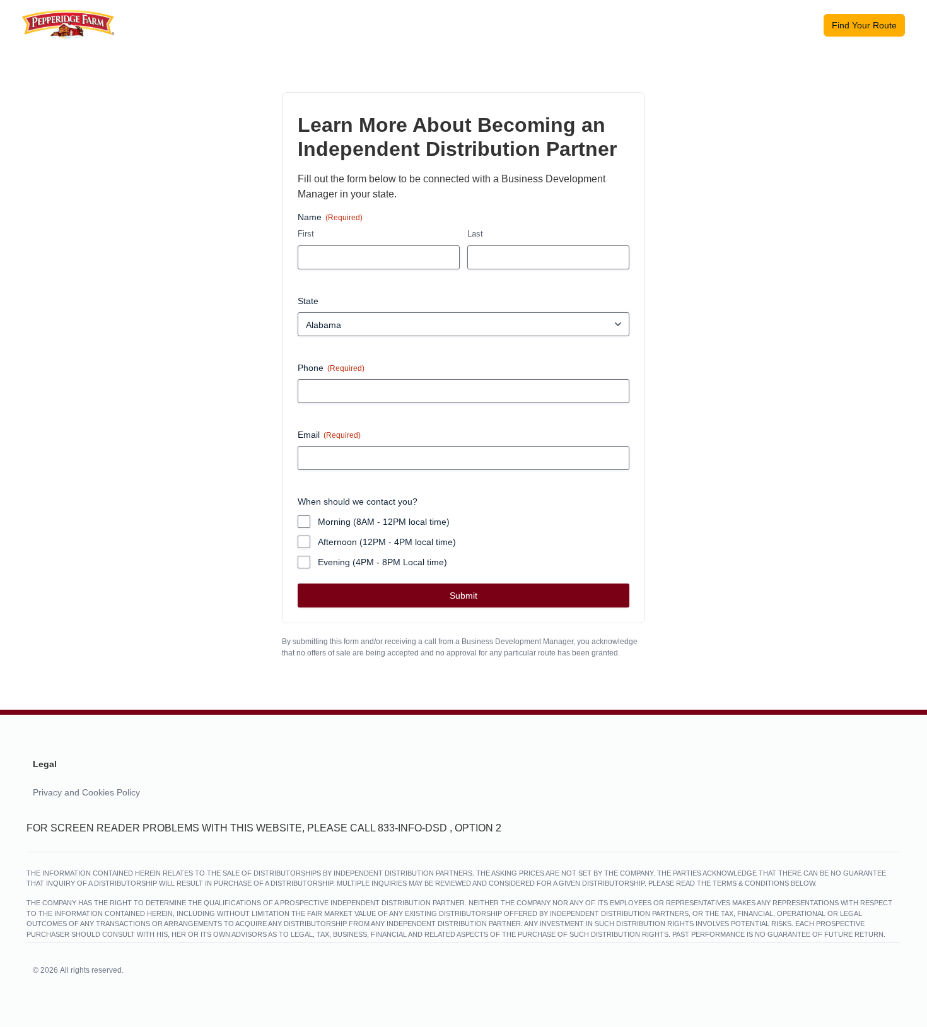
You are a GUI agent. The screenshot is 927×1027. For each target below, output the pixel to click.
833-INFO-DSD (412, 828)
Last (475, 233)
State (308, 301)
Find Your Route (864, 25)
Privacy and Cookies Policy (86, 792)
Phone (331, 368)
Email (329, 435)
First (306, 233)
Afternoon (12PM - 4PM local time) (387, 542)
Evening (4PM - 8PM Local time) (382, 562)
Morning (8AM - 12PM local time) (384, 522)
